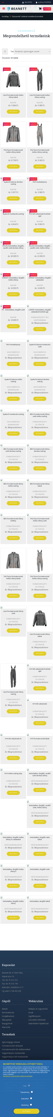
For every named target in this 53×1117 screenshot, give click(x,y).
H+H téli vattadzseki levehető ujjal (39, 215)
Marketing (25, 1105)
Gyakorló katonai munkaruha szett (39, 345)
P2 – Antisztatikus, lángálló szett (13, 310)
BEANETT (18, 8)
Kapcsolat (6, 1027)
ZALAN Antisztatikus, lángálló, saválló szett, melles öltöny (40, 247)
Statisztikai (25, 1099)
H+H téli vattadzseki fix (13, 739)
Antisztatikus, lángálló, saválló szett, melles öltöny (40, 806)
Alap (25, 1086)
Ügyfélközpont (34, 1016)
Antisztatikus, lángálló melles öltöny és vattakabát (13, 838)
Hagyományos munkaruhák (13, 1053)
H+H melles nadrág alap (13, 773)
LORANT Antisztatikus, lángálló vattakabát (40, 279)
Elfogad (26, 1111)
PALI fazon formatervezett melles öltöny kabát (13, 151)
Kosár (30, 1012)
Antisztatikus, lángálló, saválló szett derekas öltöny (40, 774)
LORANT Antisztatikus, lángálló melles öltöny (13, 279)
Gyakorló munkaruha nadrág (13, 214)
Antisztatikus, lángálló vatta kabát (40, 838)
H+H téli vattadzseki (40, 704)
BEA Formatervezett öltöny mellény (13, 520)
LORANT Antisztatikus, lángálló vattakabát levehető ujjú (40, 311)
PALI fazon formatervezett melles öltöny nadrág (39, 151)
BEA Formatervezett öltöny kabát (40, 485)
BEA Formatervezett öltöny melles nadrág (13, 485)
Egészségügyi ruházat (11, 1042)
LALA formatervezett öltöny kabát (40, 635)
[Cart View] (40, 9)
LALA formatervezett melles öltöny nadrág (40, 96)
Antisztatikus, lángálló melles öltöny (13, 902)
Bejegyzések (7, 1023)
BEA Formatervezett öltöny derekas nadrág (40, 450)
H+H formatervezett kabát (39, 739)
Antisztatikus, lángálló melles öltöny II (13, 870)
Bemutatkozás (8, 1012)
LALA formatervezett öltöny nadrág (13, 693)
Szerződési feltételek (37, 1020)
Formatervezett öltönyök (12, 1045)
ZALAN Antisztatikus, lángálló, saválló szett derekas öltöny (13, 247)
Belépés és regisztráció (38, 1009)
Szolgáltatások (8, 1016)
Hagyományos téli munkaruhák (15, 1056)
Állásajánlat (6, 1020)
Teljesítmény (24, 1092)
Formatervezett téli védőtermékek (16, 1049)
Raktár (13, 102)
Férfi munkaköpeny (40, 182)
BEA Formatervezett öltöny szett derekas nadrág (13, 450)
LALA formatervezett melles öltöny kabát (13, 96)
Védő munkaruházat (40, 781)
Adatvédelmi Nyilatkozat (38, 1023)
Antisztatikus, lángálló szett (40, 869)
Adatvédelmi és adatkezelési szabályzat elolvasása (17, 1076)
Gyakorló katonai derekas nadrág (13, 183)
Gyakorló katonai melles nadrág (13, 380)
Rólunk (5, 1009)
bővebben (13, 111)
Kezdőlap (5, 16)
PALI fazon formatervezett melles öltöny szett (39, 520)
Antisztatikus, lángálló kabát (40, 901)
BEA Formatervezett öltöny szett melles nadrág (40, 415)
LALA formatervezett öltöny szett (13, 612)
